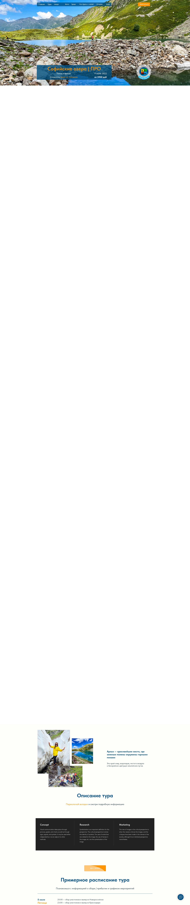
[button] (144, 4)
